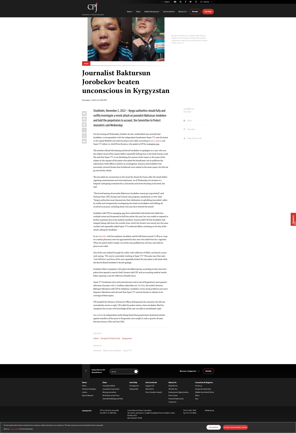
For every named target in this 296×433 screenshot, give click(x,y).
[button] (211, 2)
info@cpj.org (209, 410)
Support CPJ (149, 386)
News (84, 382)
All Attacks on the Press (111, 395)
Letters (84, 392)
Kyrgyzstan (127, 338)
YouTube (141, 285)
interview (102, 236)
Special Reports (87, 395)
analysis (99, 315)
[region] (148, 427)
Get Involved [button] (168, 11)
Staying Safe (134, 389)
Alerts (86, 64)
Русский (187, 112)
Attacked (97, 350)
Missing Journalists (109, 392)
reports (158, 141)
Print (189, 120)
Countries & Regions (204, 382)
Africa (197, 395)
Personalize (213, 427)
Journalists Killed (109, 386)
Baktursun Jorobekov (112, 350)
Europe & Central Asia (110, 338)
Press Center (173, 395)
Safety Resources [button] (151, 11)
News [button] (129, 11)
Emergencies (134, 386)
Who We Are (172, 389)
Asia (196, 399)
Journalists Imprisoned (111, 389)
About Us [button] (182, 11)
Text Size (191, 129)
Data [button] (138, 11)
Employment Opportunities (178, 392)
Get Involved (151, 382)
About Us (172, 382)
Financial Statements (176, 399)
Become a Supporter (188, 371)
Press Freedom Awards (153, 392)
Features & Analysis (89, 389)
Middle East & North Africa (204, 392)
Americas (198, 386)
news (152, 141)
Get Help (208, 11)
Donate (195, 11)
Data (105, 382)
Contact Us (172, 402)
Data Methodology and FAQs (113, 399)
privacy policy (14, 429)
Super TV (127, 350)
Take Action (149, 389)
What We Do (172, 386)
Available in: (188, 109)
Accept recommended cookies (235, 427)
